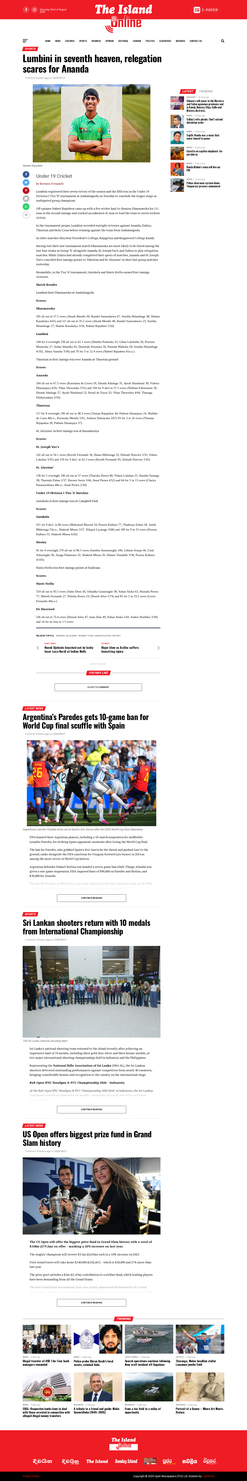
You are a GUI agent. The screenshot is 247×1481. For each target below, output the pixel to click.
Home (48, 41)
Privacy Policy (31, 1476)
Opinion (110, 41)
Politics (150, 41)
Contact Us (196, 41)
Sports (83, 41)
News (57, 41)
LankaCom (208, 1476)
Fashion (137, 41)
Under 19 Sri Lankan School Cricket (100, 636)
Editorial (123, 41)
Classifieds (165, 41)
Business (96, 41)
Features (69, 41)
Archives (180, 41)
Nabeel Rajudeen (67, 636)
